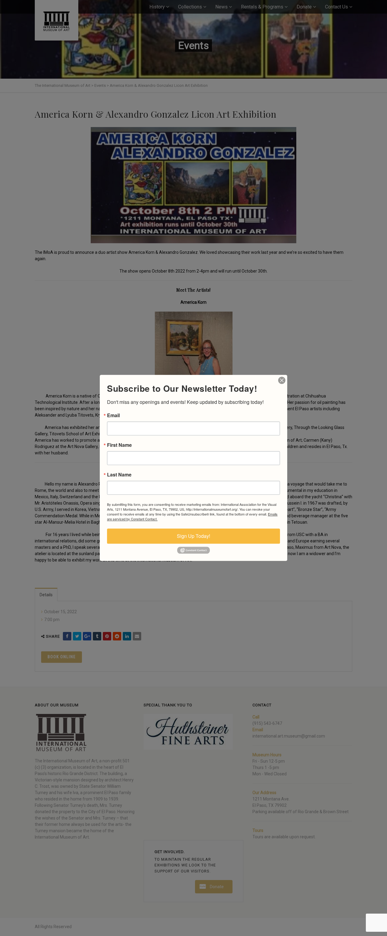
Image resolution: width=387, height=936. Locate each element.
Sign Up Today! (193, 535)
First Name (119, 445)
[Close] (281, 380)
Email (113, 415)
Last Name (119, 474)
